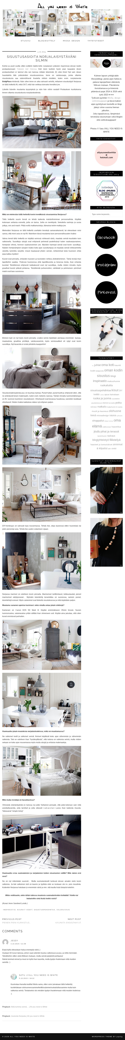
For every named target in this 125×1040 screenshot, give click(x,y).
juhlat (97, 365)
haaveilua (116, 426)
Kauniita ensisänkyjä (68, 921)
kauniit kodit (25, 910)
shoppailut (98, 420)
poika (118, 402)
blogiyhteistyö (100, 439)
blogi (113, 376)
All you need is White (22, 1036)
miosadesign (103, 415)
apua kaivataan (111, 394)
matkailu (102, 406)
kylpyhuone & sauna (114, 407)
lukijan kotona (108, 421)
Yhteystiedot (96, 41)
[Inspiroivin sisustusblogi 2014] (106, 201)
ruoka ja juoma (102, 398)
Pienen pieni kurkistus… (16, 921)
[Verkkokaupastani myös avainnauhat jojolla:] (106, 351)
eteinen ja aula (108, 403)
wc (93, 365)
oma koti (107, 365)
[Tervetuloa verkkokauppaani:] (106, 67)
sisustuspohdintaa (44, 910)
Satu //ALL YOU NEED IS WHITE (38, 975)
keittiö (96, 394)
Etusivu (26, 41)
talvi (109, 448)
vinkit (113, 448)
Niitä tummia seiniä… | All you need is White (29, 1007)
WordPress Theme (102, 1036)
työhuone (119, 415)
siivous (94, 407)
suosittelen (116, 399)
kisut (115, 390)
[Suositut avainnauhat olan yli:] (106, 513)
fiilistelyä (115, 439)
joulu (97, 431)
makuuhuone (113, 381)
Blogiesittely (46, 41)
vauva (112, 415)
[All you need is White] (62, 19)
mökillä (102, 394)
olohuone (115, 411)
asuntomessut (96, 403)
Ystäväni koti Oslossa (27, 69)
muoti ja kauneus (100, 411)
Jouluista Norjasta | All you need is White (28, 1016)
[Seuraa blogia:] (106, 248)
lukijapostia (100, 371)
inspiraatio (9, 910)
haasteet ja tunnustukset (101, 444)
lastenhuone (102, 436)
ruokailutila (106, 385)
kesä (93, 415)
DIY (120, 390)
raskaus (111, 435)
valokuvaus (63, 910)
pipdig (120, 1036)
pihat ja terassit (110, 431)
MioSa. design (71, 41)
